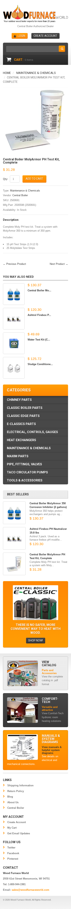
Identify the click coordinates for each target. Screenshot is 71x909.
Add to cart (34, 178)
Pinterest (12, 858)
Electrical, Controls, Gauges (32, 432)
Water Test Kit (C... (39, 339)
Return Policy (15, 791)
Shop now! (35, 640)
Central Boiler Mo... (39, 290)
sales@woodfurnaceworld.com (30, 889)
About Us (13, 802)
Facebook (13, 853)
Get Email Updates (18, 833)
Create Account (16, 822)
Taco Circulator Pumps (27, 472)
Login (21, 35)
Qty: (5, 179)
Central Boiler (20, 195)
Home (7, 73)
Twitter (11, 847)
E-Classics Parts (21, 424)
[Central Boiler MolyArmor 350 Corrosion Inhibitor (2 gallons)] (14, 294)
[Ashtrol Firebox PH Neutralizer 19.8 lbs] (14, 318)
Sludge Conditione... (40, 364)
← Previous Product (14, 263)
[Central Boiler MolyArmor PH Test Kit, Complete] (35, 88)
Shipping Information (20, 785)
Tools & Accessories (24, 480)
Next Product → (59, 263)
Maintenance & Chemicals (36, 73)
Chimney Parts (19, 400)
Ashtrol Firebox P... (39, 315)
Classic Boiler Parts (24, 408)
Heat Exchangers (21, 440)
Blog (10, 796)
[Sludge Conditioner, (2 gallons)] (14, 368)
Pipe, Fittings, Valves (24, 464)
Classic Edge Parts (23, 416)
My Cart (12, 827)
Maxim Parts (17, 456)
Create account (45, 35)
